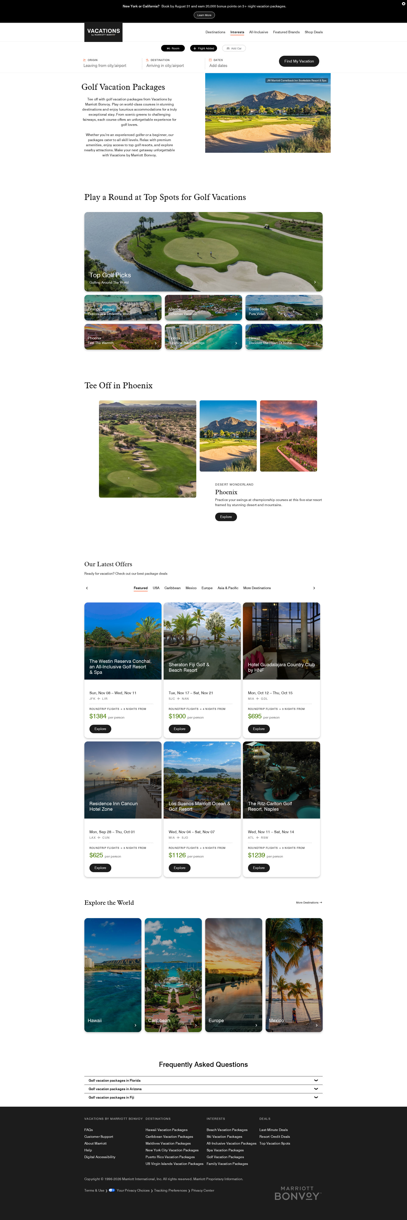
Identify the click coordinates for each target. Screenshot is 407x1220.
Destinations (158, 1118)
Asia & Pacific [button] (228, 588)
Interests (216, 1118)
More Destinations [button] (257, 588)
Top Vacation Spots (274, 1143)
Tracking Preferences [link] (170, 1190)
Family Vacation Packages (227, 1164)
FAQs (88, 1130)
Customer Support (98, 1137)
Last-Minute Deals (273, 1130)
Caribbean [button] (172, 588)
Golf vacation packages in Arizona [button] (115, 1089)
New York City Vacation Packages (172, 1150)
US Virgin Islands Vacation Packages (175, 1164)
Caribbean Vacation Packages (169, 1137)
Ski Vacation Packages (225, 1137)
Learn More (204, 15)
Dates (218, 60)
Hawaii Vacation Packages (167, 1130)
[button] (173, 48)
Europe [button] (207, 588)
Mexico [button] (191, 588)
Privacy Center (202, 1190)
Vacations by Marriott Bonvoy (113, 1118)
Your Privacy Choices (132, 1190)
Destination (160, 60)
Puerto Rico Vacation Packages (170, 1157)
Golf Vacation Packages (225, 1157)
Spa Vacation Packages (225, 1150)
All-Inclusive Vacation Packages (231, 1143)
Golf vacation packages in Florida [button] (115, 1080)
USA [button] (156, 588)
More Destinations (307, 902)
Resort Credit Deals (274, 1137)
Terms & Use (94, 1190)
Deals (264, 1118)
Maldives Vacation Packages (168, 1143)
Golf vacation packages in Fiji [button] (111, 1097)
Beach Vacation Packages (227, 1130)
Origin (93, 60)
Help (88, 1150)
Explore (226, 517)
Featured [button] (141, 588)
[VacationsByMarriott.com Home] (103, 32)
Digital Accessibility (99, 1157)
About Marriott (95, 1143)
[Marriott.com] (303, 1193)
